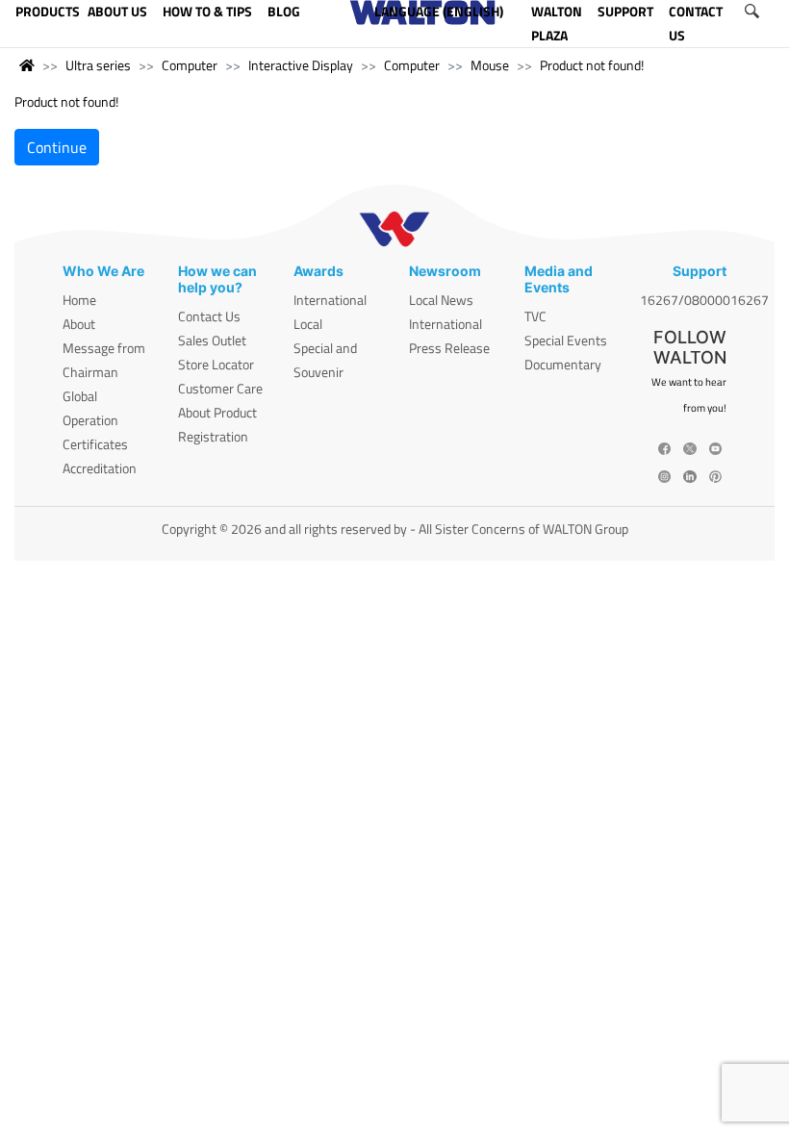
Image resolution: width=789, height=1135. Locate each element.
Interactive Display (300, 65)
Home (79, 300)
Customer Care (220, 388)
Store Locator (216, 364)
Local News (441, 300)
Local (307, 324)
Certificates (95, 444)
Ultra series (98, 65)
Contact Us (209, 316)
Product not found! (592, 65)
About (79, 324)
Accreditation (100, 468)
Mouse (490, 65)
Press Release (449, 348)
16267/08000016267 (704, 300)
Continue (57, 147)
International (330, 300)
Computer (189, 65)
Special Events (565, 340)
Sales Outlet (212, 340)
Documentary (562, 364)
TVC (535, 316)
